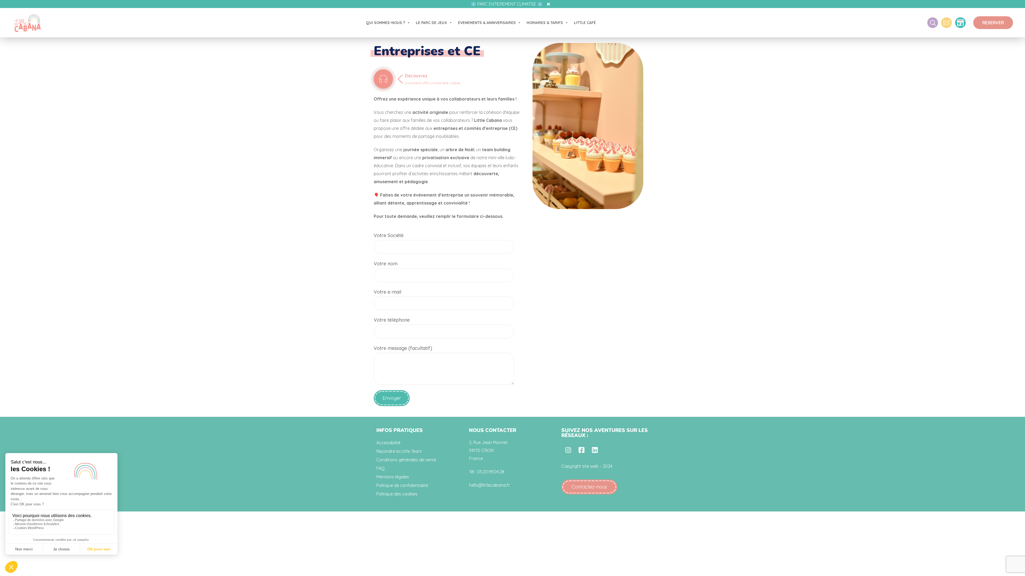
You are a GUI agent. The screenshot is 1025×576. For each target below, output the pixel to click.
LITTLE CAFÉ (585, 22)
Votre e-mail (387, 292)
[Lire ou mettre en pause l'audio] (383, 79)
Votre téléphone (392, 320)
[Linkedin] (594, 450)
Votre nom (385, 264)
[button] (993, 22)
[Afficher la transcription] (434, 84)
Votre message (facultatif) (403, 348)
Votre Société (389, 235)
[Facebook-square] (581, 450)
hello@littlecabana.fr (489, 485)
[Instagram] (568, 450)
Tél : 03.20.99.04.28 (486, 471)
